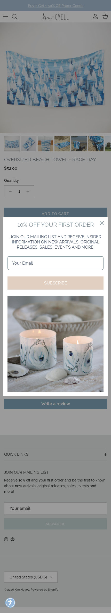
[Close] (102, 223)
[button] (10, 603)
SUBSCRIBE (55, 283)
